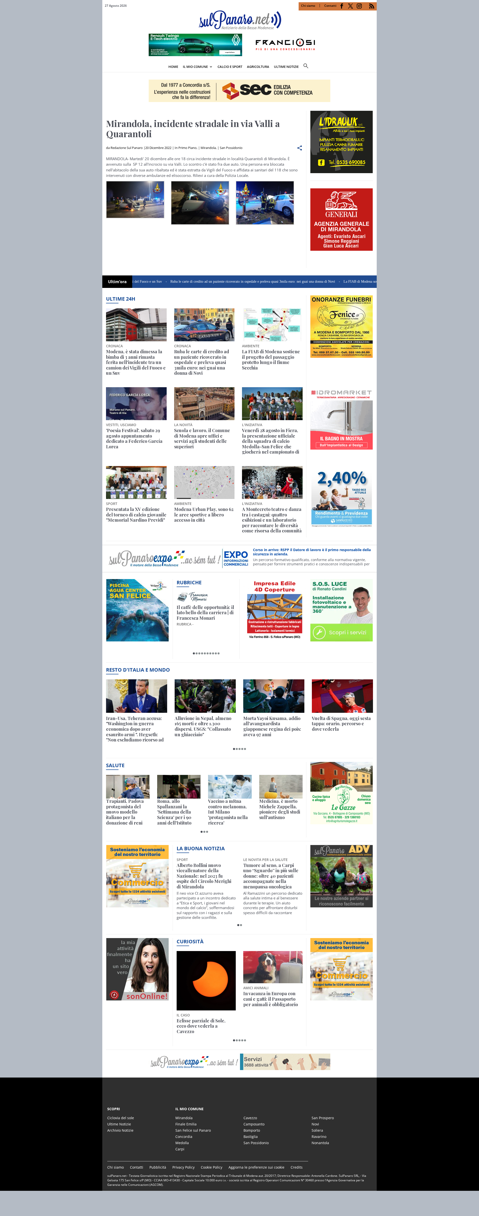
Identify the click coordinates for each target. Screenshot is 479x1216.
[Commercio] (341, 997)
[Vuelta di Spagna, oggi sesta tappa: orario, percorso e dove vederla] (342, 696)
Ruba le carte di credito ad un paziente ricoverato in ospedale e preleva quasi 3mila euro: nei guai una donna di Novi (213, 281)
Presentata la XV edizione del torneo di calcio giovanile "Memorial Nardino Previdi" (136, 515)
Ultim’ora (117, 281)
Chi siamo (308, 5)
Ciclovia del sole (120, 1117)
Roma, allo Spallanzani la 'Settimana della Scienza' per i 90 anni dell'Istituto (174, 812)
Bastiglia (250, 1136)
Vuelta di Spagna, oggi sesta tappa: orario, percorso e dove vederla (341, 724)
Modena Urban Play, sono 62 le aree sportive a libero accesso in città (204, 515)
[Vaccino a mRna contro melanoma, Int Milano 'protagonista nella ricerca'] (230, 787)
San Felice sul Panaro (193, 1130)
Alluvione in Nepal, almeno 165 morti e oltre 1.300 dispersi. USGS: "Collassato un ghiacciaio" (203, 726)
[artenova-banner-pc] (239, 1062)
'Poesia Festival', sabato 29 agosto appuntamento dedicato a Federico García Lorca (134, 438)
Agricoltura (258, 66)
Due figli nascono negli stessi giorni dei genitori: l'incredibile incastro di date (272, 999)
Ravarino (319, 1136)
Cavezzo (250, 1117)
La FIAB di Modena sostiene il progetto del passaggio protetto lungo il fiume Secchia (364, 281)
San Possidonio (231, 147)
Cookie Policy (211, 1167)
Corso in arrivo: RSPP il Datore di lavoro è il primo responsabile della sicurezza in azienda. (312, 552)
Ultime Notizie (119, 1124)
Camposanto (253, 1124)
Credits (297, 1167)
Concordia (183, 1136)
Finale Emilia (186, 1124)
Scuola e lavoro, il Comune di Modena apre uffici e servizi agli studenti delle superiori (202, 438)
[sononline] (137, 997)
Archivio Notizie (120, 1130)
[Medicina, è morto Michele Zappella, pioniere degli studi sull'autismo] (281, 787)
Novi (315, 1124)
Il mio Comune (195, 66)
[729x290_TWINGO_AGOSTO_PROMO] (239, 54)
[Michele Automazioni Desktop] (239, 91)
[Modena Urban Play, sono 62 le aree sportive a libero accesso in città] (204, 482)
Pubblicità (157, 1167)
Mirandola (208, 147)
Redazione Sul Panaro (127, 147)
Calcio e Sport (230, 66)
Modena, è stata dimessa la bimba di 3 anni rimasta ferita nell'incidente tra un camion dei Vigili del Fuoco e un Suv (136, 362)
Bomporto (251, 1130)
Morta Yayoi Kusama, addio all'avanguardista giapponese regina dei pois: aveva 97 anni (272, 726)
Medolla (182, 1142)
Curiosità (190, 941)
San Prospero (323, 1117)
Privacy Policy (183, 1167)
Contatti (330, 5)
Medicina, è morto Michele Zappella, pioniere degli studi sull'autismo (279, 809)
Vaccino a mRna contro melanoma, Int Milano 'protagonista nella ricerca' (228, 812)
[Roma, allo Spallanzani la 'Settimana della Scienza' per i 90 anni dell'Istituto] (179, 787)
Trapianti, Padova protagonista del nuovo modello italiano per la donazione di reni (125, 812)
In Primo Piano (186, 147)
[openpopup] (373, 67)
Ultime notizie (286, 66)
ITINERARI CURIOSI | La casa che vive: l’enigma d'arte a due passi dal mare (205, 613)
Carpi (179, 1149)
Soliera (317, 1130)
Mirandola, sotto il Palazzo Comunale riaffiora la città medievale (271, 871)
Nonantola (320, 1142)
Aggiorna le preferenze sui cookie (256, 1167)
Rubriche (189, 582)
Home (173, 66)
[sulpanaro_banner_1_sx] (341, 904)
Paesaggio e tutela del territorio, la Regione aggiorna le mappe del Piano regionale (201, 1001)
